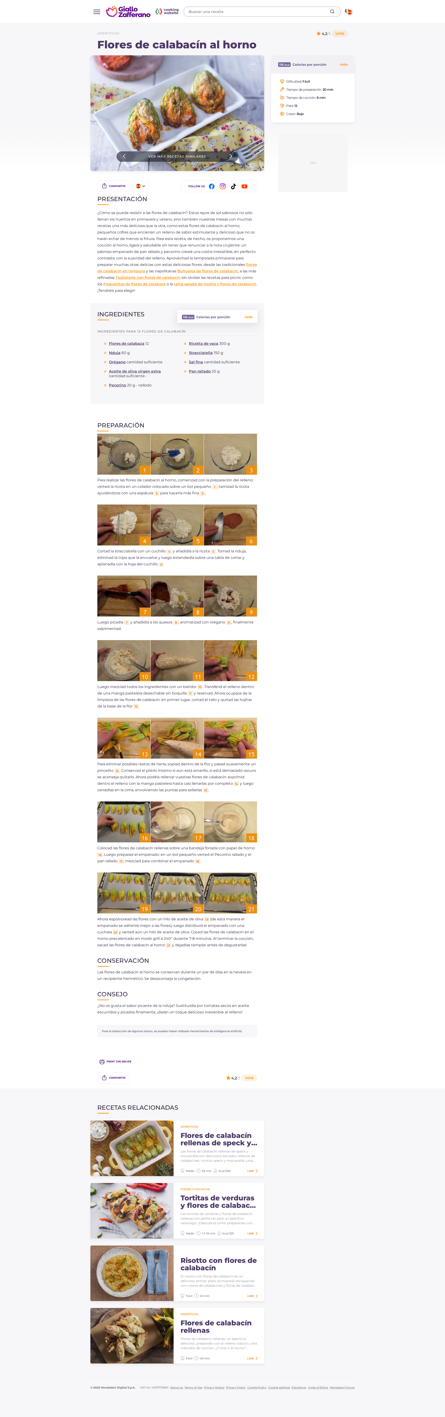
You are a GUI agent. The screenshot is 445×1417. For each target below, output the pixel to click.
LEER (250, 1171)
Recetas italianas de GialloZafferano (143, 11)
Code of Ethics (318, 1387)
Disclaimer (299, 1387)
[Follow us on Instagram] (223, 186)
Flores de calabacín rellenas (216, 1326)
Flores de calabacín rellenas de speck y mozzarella (216, 1139)
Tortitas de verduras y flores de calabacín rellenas (219, 1201)
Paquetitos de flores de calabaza (134, 284)
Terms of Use (193, 1387)
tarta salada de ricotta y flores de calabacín (215, 284)
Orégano (117, 362)
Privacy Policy (236, 1387)
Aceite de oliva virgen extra (135, 371)
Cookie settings (279, 1387)
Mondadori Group (342, 1387)
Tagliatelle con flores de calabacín (148, 277)
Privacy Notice (214, 1387)
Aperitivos (108, 33)
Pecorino (117, 385)
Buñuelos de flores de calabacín (207, 271)
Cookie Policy (257, 1387)
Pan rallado (200, 371)
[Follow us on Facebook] (212, 186)
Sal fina (196, 362)
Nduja (115, 353)
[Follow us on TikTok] (234, 186)
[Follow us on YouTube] (245, 186)
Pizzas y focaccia (195, 1189)
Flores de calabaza (126, 343)
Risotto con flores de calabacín (219, 1264)
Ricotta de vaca (203, 343)
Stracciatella (201, 353)
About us (176, 1387)
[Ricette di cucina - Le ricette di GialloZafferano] (348, 12)
